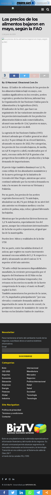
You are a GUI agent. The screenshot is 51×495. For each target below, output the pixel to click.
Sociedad (31, 392)
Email (4, 347)
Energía (5, 388)
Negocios (31, 378)
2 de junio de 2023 (9, 34)
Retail (29, 385)
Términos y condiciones (12, 413)
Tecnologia (32, 398)
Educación (6, 382)
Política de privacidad (11, 410)
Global (5, 395)
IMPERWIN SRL (31, 485)
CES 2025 (6, 371)
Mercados (31, 375)
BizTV (10, 485)
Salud (29, 388)
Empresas (6, 385)
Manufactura (32, 371)
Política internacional (36, 382)
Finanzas (6, 392)
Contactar (6, 417)
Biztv (4, 368)
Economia (6, 378)
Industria (6, 398)
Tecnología (32, 395)
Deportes (6, 375)
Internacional (32, 368)
